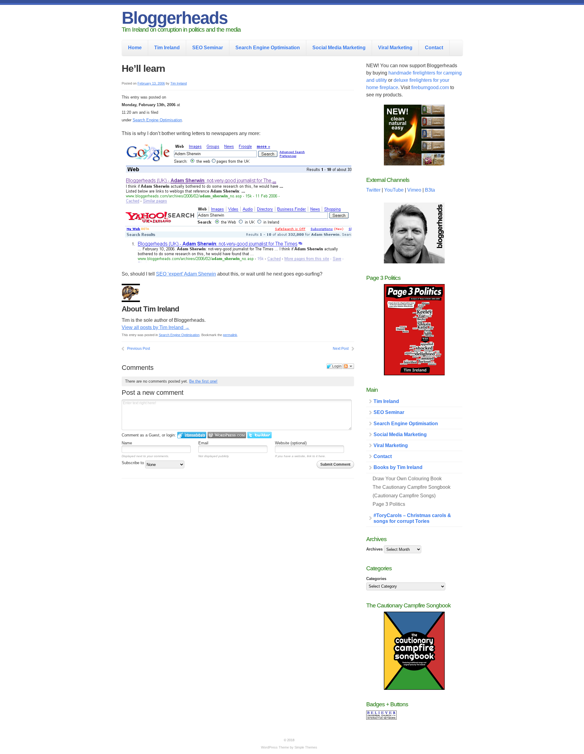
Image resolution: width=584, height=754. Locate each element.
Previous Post (138, 348)
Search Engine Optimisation (267, 47)
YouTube (394, 190)
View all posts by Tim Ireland (155, 327)
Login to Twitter (259, 435)
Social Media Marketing (339, 47)
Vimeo (414, 190)
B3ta (430, 190)
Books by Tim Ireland (398, 467)
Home (135, 47)
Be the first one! (203, 381)
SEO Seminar (207, 47)
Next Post (341, 348)
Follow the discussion (348, 366)
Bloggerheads (175, 17)
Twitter (373, 190)
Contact (434, 47)
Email (203, 443)
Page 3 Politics (389, 504)
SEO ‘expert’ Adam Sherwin (186, 273)
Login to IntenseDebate (191, 435)
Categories (376, 578)
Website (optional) (291, 443)
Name (127, 443)
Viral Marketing (395, 47)
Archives (374, 549)
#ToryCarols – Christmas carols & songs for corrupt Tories (412, 518)
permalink (230, 335)
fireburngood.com (430, 87)
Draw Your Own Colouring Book (407, 478)
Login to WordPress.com (226, 435)
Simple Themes (305, 747)
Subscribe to (133, 462)
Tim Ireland (167, 47)
